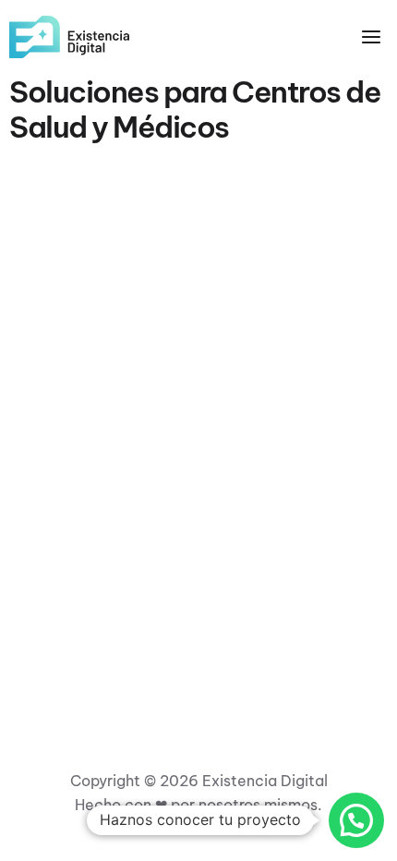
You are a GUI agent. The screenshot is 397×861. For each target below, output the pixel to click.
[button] (356, 820)
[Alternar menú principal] (371, 37)
